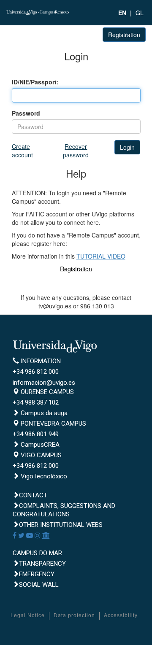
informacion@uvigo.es (44, 382)
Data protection (74, 615)
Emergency (36, 574)
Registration (124, 34)
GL (140, 12)
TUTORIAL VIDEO (100, 256)
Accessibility (121, 615)
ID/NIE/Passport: (35, 82)
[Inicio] (38, 11)
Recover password (76, 150)
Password (26, 113)
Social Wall (39, 584)
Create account (22, 150)
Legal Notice (28, 615)
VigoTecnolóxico (43, 476)
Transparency (42, 563)
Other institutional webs (61, 525)
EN (122, 12)
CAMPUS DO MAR (37, 553)
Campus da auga (43, 413)
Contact (33, 495)
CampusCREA (39, 444)
